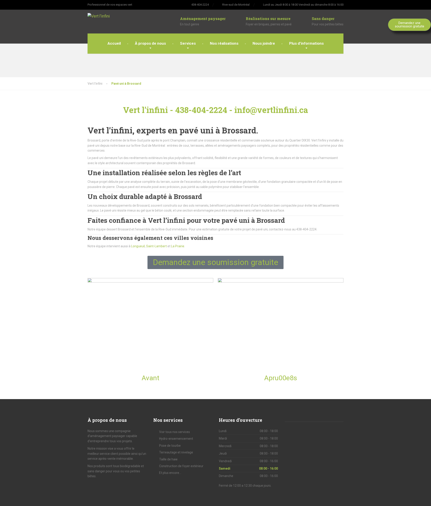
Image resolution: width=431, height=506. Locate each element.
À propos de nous (150, 43)
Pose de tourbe (170, 445)
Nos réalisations (224, 43)
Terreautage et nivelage (176, 452)
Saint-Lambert (156, 246)
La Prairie (177, 246)
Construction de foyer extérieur (181, 466)
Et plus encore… (170, 473)
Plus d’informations (306, 43)
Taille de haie (168, 459)
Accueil (114, 43)
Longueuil (138, 246)
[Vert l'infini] (115, 15)
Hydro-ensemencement (176, 438)
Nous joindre (264, 43)
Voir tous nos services (174, 432)
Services (188, 43)
